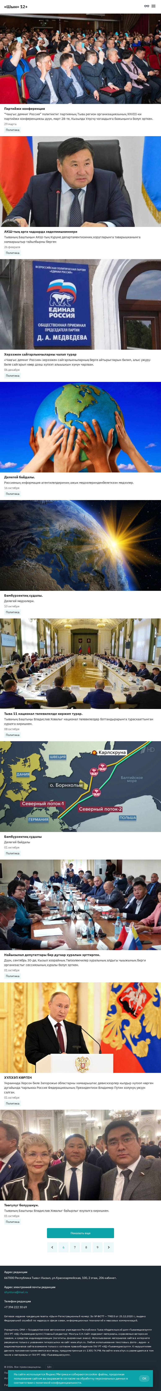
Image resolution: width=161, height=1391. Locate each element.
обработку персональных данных (103, 1378)
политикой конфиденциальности (58, 1383)
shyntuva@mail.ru (16, 1292)
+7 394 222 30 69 (15, 1307)
